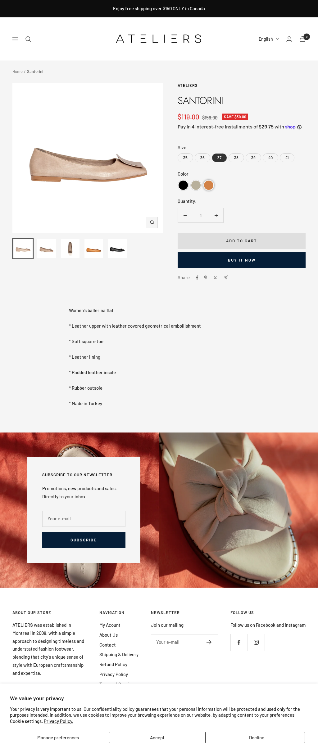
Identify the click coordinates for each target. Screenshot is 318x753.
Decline (256, 737)
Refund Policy (113, 664)
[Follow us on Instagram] (256, 642)
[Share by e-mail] (226, 278)
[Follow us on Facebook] (239, 642)
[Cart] (302, 39)
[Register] (209, 642)
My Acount (109, 625)
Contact (107, 645)
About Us (108, 635)
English (266, 39)
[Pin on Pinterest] (205, 278)
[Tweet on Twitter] (215, 278)
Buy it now (242, 260)
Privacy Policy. (58, 721)
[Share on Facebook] (197, 278)
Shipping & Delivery (119, 654)
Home (17, 71)
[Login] (289, 39)
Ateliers (188, 85)
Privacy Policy (113, 674)
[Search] (28, 39)
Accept (157, 737)
